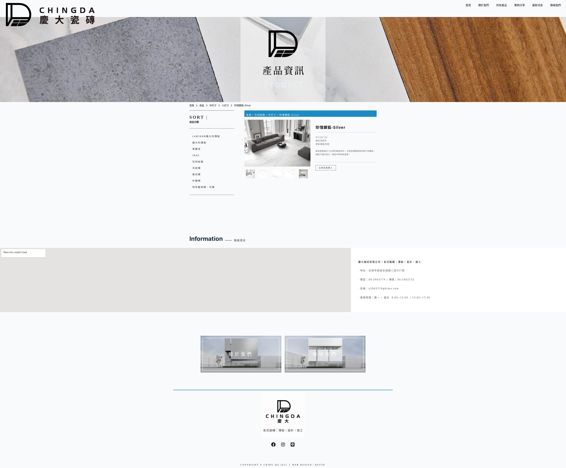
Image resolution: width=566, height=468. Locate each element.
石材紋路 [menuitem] (198, 161)
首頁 (248, 114)
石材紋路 (260, 114)
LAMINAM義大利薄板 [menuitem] (206, 136)
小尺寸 (225, 105)
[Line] (292, 444)
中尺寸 (213, 105)
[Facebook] (273, 444)
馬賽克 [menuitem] (196, 149)
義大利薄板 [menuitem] (199, 142)
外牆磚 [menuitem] (196, 180)
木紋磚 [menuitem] (196, 168)
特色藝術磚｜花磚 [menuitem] (203, 187)
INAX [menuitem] (195, 155)
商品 (201, 105)
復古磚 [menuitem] (196, 174)
